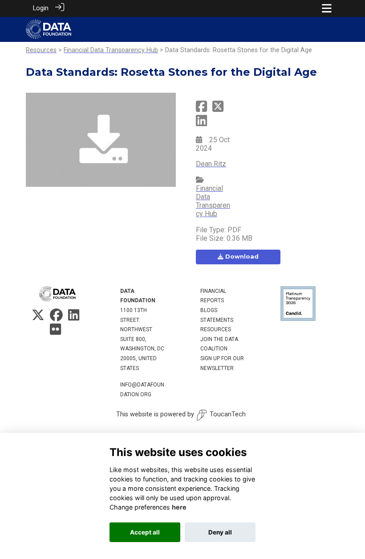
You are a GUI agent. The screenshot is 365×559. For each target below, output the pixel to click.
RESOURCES (215, 329)
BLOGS (208, 310)
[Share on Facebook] (201, 109)
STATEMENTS (216, 320)
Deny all (220, 532)
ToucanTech (228, 414)
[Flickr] (55, 332)
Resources (41, 50)
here (179, 507)
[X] (38, 317)
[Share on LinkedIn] (201, 123)
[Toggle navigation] (326, 8)
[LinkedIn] (73, 317)
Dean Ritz (211, 164)
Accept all (145, 532)
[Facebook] (56, 317)
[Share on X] (217, 109)
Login (41, 8)
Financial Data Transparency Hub (111, 50)
